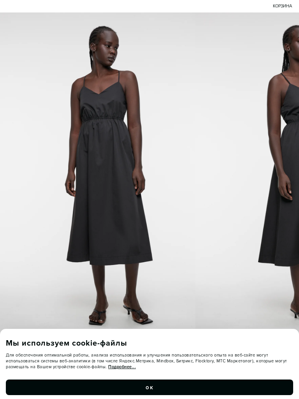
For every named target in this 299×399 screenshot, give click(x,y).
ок (149, 387)
